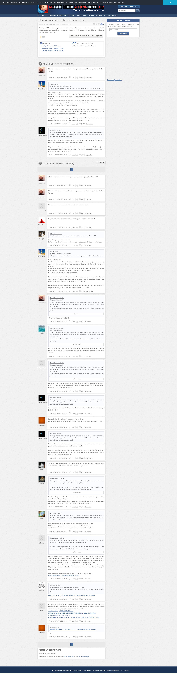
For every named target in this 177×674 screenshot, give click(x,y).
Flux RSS (87, 670)
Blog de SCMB (112, 15)
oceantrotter (49, 24)
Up (77, 78)
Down (80, 78)
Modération (100, 15)
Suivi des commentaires (77, 15)
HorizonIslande (42, 135)
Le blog (71, 670)
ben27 (42, 610)
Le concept (78, 670)
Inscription (123, 6)
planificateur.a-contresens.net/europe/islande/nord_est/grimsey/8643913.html (73, 617)
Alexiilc (41, 543)
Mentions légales (112, 670)
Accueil (54, 670)
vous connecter (69, 656)
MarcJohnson (41, 89)
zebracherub (54, 130)
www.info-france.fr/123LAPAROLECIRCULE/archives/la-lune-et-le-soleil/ (71, 595)
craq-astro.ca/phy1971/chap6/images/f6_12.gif (63, 575)
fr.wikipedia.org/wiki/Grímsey (51, 46)
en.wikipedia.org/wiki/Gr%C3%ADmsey (60, 611)
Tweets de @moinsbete (114, 80)
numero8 (42, 425)
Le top (43, 15)
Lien (73, 77)
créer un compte (83, 656)
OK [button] (170, 2)
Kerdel (42, 333)
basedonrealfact (42, 211)
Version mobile (63, 670)
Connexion (134, 6)
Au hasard (52, 15)
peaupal (52, 84)
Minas (42, 469)
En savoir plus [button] (119, 2)
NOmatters (41, 225)
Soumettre (61, 15)
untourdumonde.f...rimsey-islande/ (53, 50)
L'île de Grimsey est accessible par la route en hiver (61, 20)
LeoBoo (41, 590)
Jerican (41, 518)
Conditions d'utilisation (98, 670)
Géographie (67, 24)
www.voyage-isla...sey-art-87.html (53, 48)
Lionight (41, 483)
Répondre (89, 77)
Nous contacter (124, 670)
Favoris (91, 15)
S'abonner (101, 162)
